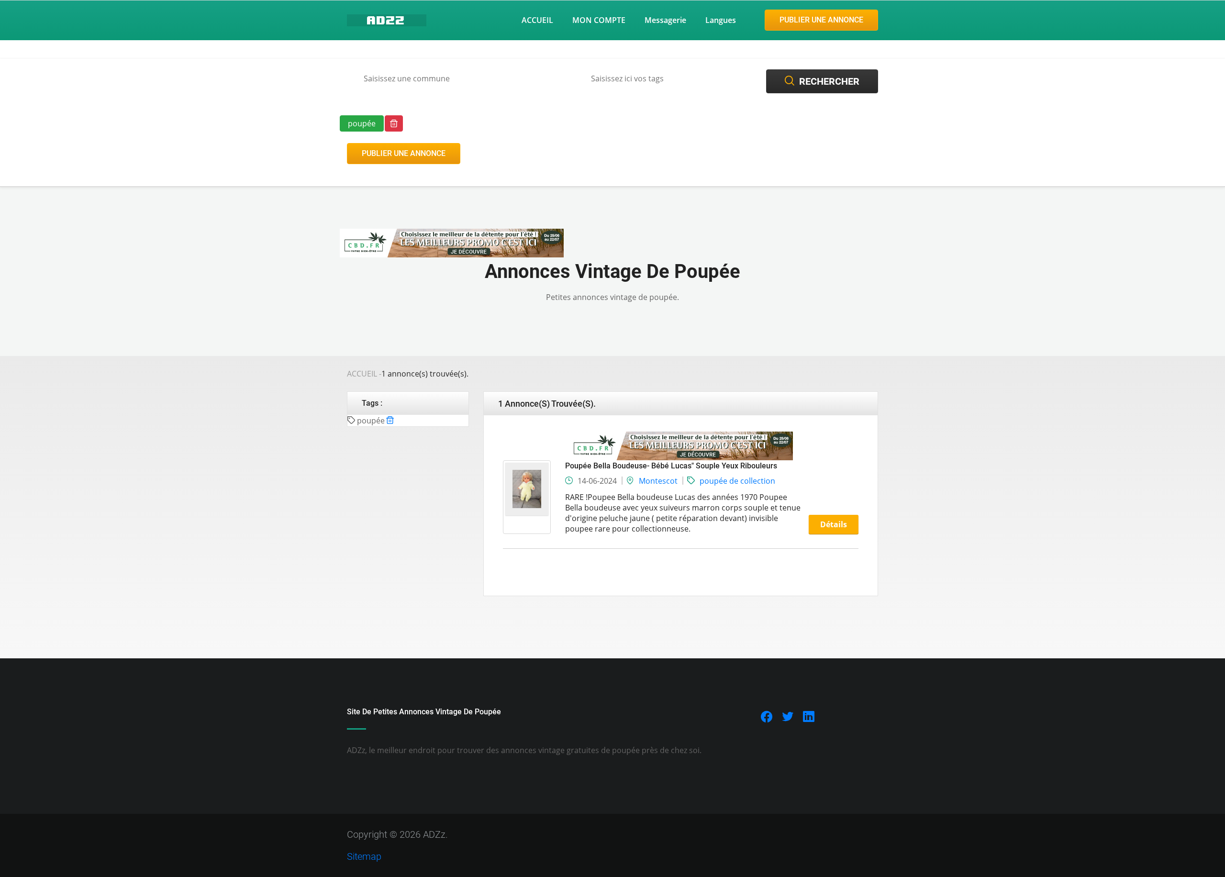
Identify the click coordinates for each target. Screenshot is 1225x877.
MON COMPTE (598, 20)
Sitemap (364, 856)
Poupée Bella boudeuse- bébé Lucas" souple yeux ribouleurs (671, 465)
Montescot (658, 481)
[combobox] (453, 79)
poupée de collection (737, 481)
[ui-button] (394, 123)
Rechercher (829, 81)
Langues (720, 20)
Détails (833, 524)
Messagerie (665, 20)
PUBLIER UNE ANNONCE (821, 19)
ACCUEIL (537, 20)
